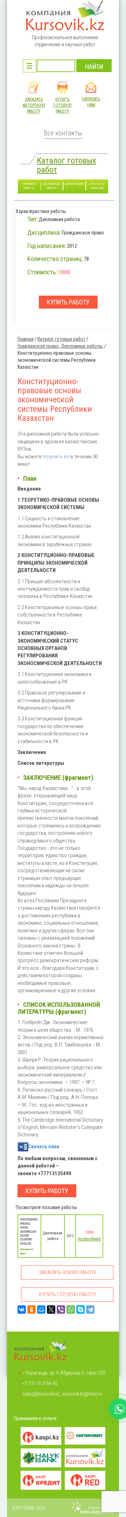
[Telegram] (90, 1309)
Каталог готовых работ (66, 165)
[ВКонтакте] (22, 1309)
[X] (51, 1309)
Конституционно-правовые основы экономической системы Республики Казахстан (29, 1230)
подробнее (89, 1239)
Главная (26, 339)
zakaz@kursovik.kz (40, 1394)
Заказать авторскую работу (34, 105)
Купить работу (47, 1190)
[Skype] (80, 1309)
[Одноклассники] (31, 1309)
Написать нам (91, 102)
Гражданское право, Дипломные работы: (60, 346)
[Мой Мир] (41, 1309)
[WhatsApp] (70, 1309)
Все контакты (63, 133)
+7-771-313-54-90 (39, 1383)
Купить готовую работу (62, 105)
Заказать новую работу (67, 1272)
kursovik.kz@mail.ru (82, 1394)
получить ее (56, 456)
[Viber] (61, 1309)
